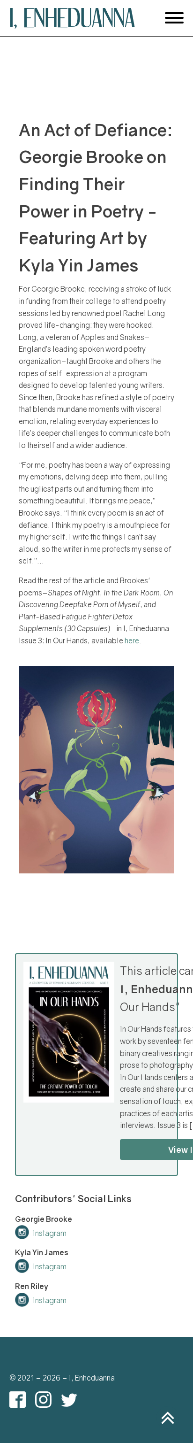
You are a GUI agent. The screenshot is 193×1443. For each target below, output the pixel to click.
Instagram (50, 1233)
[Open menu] (174, 17)
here (132, 640)
